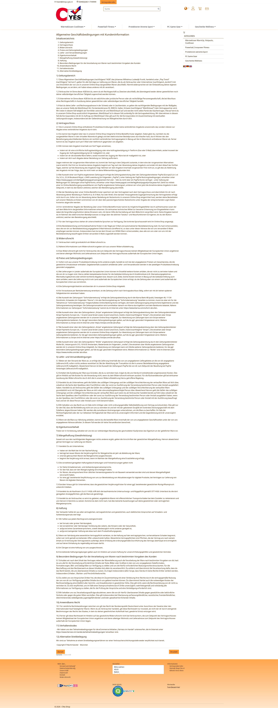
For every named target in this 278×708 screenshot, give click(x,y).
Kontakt (62, 675)
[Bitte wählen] (138, 667)
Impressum (64, 673)
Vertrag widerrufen (176, 666)
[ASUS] (138, 669)
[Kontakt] (207, 8)
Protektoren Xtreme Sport (141, 26)
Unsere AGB (64, 670)
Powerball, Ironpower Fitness (197, 47)
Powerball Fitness (106, 26)
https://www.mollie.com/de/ (67, 352)
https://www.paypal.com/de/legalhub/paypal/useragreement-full (83, 180)
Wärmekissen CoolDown (72, 26)
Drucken (173, 652)
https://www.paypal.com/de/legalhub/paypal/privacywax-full (135, 182)
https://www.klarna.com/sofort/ (137, 308)
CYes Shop (66, 707)
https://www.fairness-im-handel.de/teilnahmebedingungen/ (80, 632)
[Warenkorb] (200, 8)
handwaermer (173, 687)
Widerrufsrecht (65, 677)
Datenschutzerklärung (67, 668)
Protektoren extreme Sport (196, 52)
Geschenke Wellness (204, 26)
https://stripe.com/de (104, 323)
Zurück (60, 652)
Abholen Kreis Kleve (177, 670)
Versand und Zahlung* (67, 666)
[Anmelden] (193, 8)
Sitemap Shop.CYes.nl (177, 668)
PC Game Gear (174, 26)
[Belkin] (138, 672)
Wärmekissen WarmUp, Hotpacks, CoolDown (199, 41)
